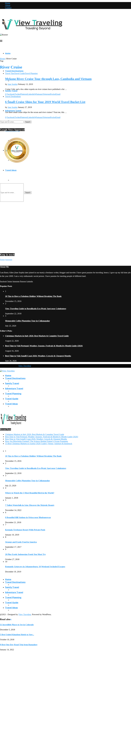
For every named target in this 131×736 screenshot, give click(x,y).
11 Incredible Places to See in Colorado (17, 625)
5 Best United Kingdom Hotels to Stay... (17, 634)
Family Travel (12, 383)
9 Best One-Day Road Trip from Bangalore (18, 645)
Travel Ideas (11, 170)
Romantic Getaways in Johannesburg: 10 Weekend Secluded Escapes (35, 566)
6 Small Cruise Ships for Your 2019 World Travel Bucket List (45, 102)
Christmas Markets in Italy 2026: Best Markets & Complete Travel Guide (37, 336)
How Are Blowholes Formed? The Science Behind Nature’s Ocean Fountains (36, 441)
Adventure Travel (14, 388)
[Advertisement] (65, 189)
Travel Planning (13, 393)
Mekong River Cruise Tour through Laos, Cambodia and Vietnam (48, 78)
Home (7, 3)
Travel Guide (11, 398)
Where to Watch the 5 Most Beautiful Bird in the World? (29, 493)
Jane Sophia (12, 84)
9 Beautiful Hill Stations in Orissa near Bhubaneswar (28, 517)
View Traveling (24, 366)
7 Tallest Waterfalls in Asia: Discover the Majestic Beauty (29, 505)
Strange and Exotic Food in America (21, 542)
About (7, 5)
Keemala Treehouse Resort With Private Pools (25, 530)
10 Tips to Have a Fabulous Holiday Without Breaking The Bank (33, 296)
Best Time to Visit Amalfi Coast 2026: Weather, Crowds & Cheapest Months (38, 356)
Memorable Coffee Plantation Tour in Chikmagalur (27, 321)
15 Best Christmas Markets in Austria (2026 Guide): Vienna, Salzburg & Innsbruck (38, 443)
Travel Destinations (14, 71)
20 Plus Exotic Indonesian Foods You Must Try (25, 554)
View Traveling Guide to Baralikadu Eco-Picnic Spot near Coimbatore (35, 309)
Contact (8, 8)
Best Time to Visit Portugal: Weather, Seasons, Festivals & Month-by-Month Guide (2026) (44, 346)
